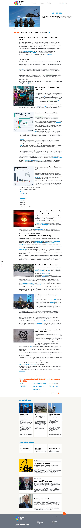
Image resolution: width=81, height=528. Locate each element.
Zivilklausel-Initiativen (39, 160)
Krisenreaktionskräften (37, 284)
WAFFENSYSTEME (52, 383)
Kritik (44, 271)
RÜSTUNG (36, 389)
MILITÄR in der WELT (38, 386)
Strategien (44, 96)
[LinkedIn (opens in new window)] (20, 524)
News (42, 3)
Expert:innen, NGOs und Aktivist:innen (28, 364)
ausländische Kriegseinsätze (40, 270)
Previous (18, 420)
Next (63, 420)
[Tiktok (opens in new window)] (28, 524)
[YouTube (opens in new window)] (24, 524)
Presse (38, 521)
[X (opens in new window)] (18, 524)
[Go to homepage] (20, 518)
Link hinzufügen (54, 520)
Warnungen (57, 100)
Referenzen (38, 520)
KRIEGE (50, 385)
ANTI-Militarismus (38, 387)
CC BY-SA (21, 371)
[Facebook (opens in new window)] (22, 524)
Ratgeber (16, 32)
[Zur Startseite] (19, 3)
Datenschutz (39, 523)
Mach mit (54, 517)
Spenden (53, 522)
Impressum (38, 524)
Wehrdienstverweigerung (44, 273)
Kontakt (53, 523)
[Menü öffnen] (66, 3)
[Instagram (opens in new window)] (26, 524)
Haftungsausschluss (40, 522)
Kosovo (48, 270)
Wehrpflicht (46, 275)
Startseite (17, 28)
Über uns (39, 517)
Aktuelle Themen (33, 32)
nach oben (64, 514)
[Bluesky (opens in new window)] (16, 524)
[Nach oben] (49, 32)
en (60, 3)
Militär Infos (24, 32)
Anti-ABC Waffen (23, 385)
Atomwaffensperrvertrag (50, 242)
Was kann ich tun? (55, 521)
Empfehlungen (43, 32)
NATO (21, 383)
